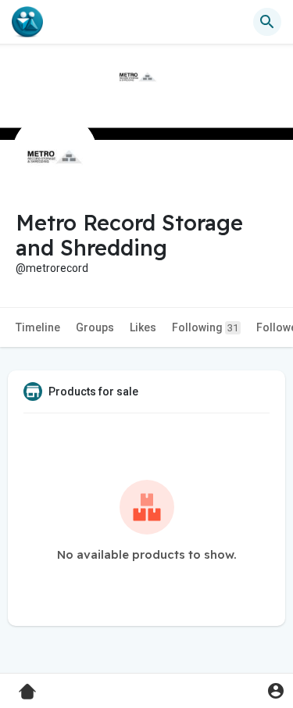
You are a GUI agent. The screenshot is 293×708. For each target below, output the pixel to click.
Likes (143, 327)
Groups (95, 327)
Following (205, 327)
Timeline (38, 327)
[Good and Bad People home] (27, 22)
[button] (275, 690)
